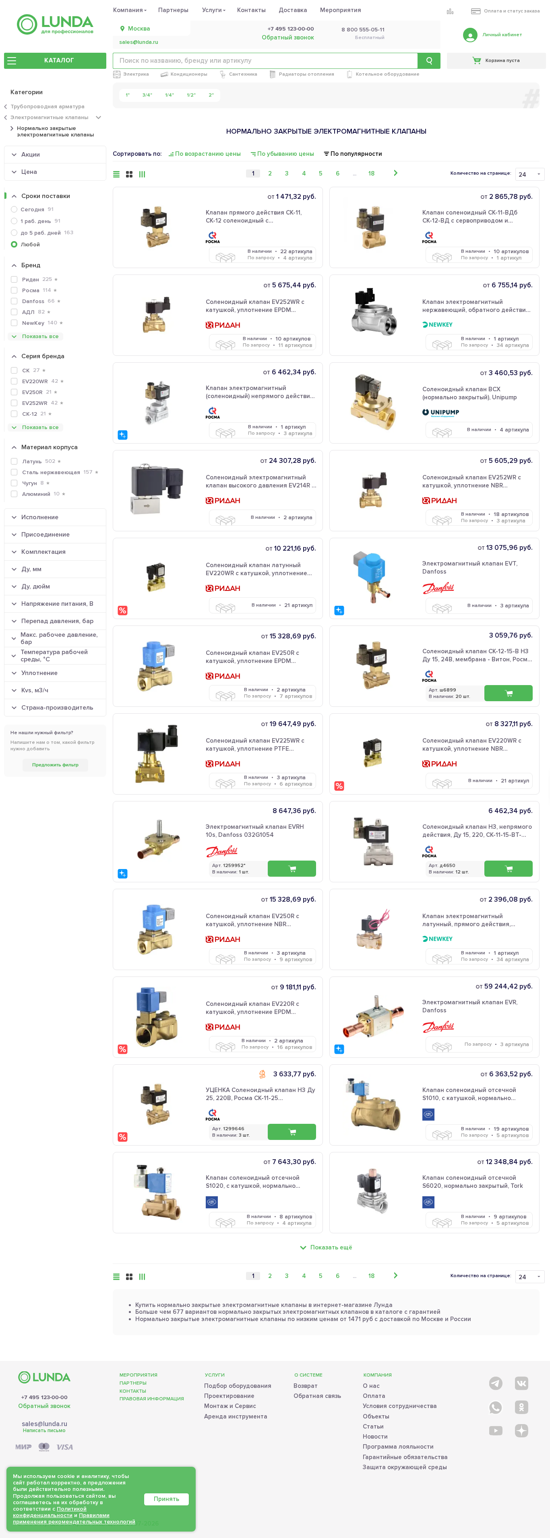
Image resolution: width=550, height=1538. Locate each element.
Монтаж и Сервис (230, 1406)
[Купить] (292, 869)
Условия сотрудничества (400, 1406)
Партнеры (173, 10)
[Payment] (44, 1447)
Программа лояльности (398, 1446)
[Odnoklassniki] (521, 1405)
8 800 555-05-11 (363, 30)
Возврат (306, 1385)
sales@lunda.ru (138, 42)
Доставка (293, 10)
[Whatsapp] (495, 1405)
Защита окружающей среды (405, 1467)
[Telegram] (495, 1381)
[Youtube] (495, 1430)
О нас (371, 1385)
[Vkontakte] (521, 1381)
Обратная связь (317, 1396)
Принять (166, 1499)
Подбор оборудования (237, 1385)
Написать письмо (44, 1430)
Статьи (373, 1426)
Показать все (40, 336)
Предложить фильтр (55, 765)
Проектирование (229, 1396)
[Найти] (429, 61)
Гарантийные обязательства (405, 1457)
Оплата (374, 1396)
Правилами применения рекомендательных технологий (74, 1518)
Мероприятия (340, 10)
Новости (375, 1436)
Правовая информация (152, 1399)
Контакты (251, 10)
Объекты (376, 1416)
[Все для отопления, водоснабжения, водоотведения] (55, 24)
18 (371, 173)
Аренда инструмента (235, 1416)
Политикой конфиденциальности (50, 1512)
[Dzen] (521, 1430)
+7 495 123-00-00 (291, 29)
